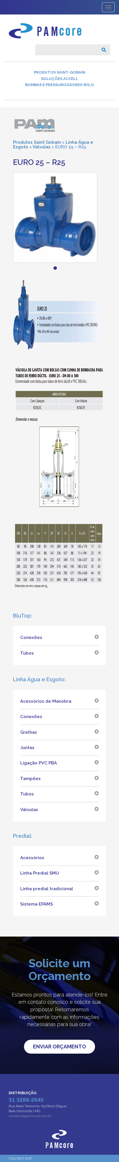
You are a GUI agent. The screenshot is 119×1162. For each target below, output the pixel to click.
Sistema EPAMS (36, 904)
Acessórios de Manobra (45, 701)
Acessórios (32, 857)
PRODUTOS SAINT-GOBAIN (59, 72)
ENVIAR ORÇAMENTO (59, 1046)
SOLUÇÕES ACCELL (59, 79)
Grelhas (28, 732)
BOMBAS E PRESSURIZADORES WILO (59, 85)
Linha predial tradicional (46, 888)
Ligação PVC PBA (38, 763)
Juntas (27, 747)
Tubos (27, 653)
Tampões (30, 778)
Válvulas (29, 809)
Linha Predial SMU (39, 873)
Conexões (31, 637)
